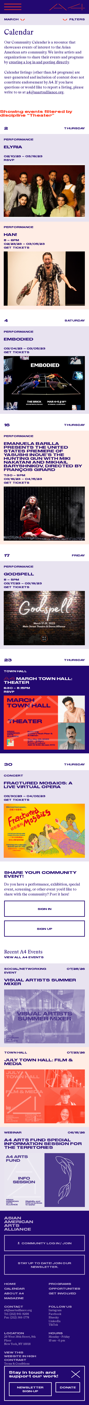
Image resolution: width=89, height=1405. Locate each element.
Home (10, 1284)
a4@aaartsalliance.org (45, 92)
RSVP (9, 160)
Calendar (14, 1289)
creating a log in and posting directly (39, 62)
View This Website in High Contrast (20, 1356)
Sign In (44, 909)
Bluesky (54, 1317)
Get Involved (62, 1293)
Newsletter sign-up (30, 1389)
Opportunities (65, 1289)
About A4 (14, 1293)
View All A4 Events (24, 957)
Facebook (55, 1314)
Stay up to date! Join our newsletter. (44, 1265)
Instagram (55, 1310)
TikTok (53, 1324)
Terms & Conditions (17, 1363)
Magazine (14, 1298)
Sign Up (44, 929)
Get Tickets (16, 247)
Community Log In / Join (45, 1243)
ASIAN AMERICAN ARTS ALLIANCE (18, 1223)
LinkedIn (54, 1321)
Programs (60, 1284)
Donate (68, 1387)
